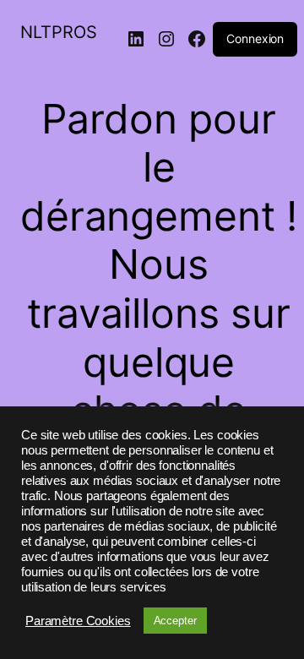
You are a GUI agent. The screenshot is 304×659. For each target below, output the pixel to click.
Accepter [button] (175, 620)
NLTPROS (58, 32)
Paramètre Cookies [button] (78, 621)
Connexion (255, 38)
